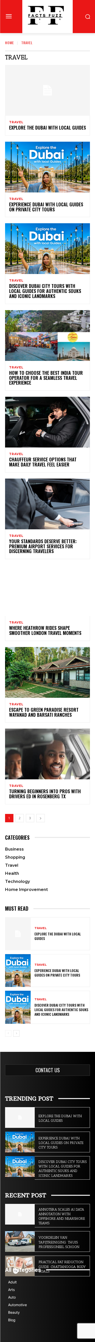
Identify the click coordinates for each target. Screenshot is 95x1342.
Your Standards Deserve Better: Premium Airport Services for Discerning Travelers (43, 546)
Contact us (47, 1070)
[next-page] (40, 818)
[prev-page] (8, 1033)
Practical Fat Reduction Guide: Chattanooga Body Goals (62, 1266)
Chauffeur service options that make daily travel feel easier (43, 462)
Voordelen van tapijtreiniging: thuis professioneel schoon (59, 1242)
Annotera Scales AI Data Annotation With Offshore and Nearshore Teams (62, 1216)
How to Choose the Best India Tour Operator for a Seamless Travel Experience (46, 377)
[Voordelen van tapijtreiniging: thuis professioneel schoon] (20, 1241)
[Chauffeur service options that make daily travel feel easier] (47, 422)
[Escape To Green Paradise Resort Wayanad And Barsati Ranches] (47, 672)
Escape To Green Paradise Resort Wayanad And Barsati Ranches (44, 712)
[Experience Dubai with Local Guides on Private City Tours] (47, 167)
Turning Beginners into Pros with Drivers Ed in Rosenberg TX (45, 794)
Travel (16, 122)
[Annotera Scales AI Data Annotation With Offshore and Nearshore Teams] (20, 1214)
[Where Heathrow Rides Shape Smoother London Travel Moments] (47, 590)
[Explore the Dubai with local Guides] (47, 90)
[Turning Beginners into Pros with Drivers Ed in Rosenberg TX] (47, 754)
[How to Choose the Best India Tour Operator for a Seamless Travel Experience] (47, 335)
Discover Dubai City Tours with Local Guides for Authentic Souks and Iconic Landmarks (45, 291)
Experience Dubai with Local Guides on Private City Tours (46, 207)
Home (9, 42)
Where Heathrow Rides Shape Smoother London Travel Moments (45, 630)
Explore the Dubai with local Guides (47, 127)
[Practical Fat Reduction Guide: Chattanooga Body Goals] (20, 1266)
